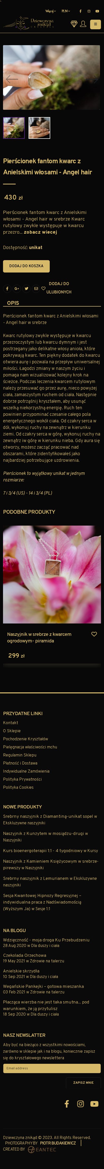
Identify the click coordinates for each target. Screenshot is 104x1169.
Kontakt (10, 723)
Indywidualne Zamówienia (26, 771)
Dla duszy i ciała (45, 945)
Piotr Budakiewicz (58, 1143)
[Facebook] (80, 11)
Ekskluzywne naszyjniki (24, 823)
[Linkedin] (88, 11)
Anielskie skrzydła (21, 971)
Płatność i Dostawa (20, 763)
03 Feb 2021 (14, 992)
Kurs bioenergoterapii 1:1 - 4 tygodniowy (43, 851)
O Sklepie (12, 731)
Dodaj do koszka (26, 266)
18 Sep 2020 (15, 1014)
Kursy (92, 851)
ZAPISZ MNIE (83, 1083)
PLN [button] (65, 11)
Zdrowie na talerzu (47, 961)
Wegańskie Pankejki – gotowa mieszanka (43, 987)
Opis (13, 303)
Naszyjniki (12, 840)
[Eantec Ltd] (42, 1149)
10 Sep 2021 (14, 977)
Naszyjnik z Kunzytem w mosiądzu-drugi (44, 834)
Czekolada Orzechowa (24, 956)
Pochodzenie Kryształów (25, 739)
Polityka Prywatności (22, 779)
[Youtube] (97, 11)
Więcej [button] (49, 11)
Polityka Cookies (18, 787)
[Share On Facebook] (7, 289)
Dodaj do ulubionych (48, 288)
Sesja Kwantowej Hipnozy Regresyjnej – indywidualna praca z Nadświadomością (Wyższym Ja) (42, 902)
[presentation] (10, 79)
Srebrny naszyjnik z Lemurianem (36, 879)
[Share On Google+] (17, 289)
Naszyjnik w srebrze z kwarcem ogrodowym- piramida (39, 638)
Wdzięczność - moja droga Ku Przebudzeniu (46, 940)
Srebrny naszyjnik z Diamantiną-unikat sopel (48, 817)
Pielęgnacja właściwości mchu (30, 747)
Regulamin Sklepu (19, 755)
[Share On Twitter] (26, 289)
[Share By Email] (36, 289)
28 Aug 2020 (15, 945)
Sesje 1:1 (42, 909)
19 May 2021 (14, 961)
